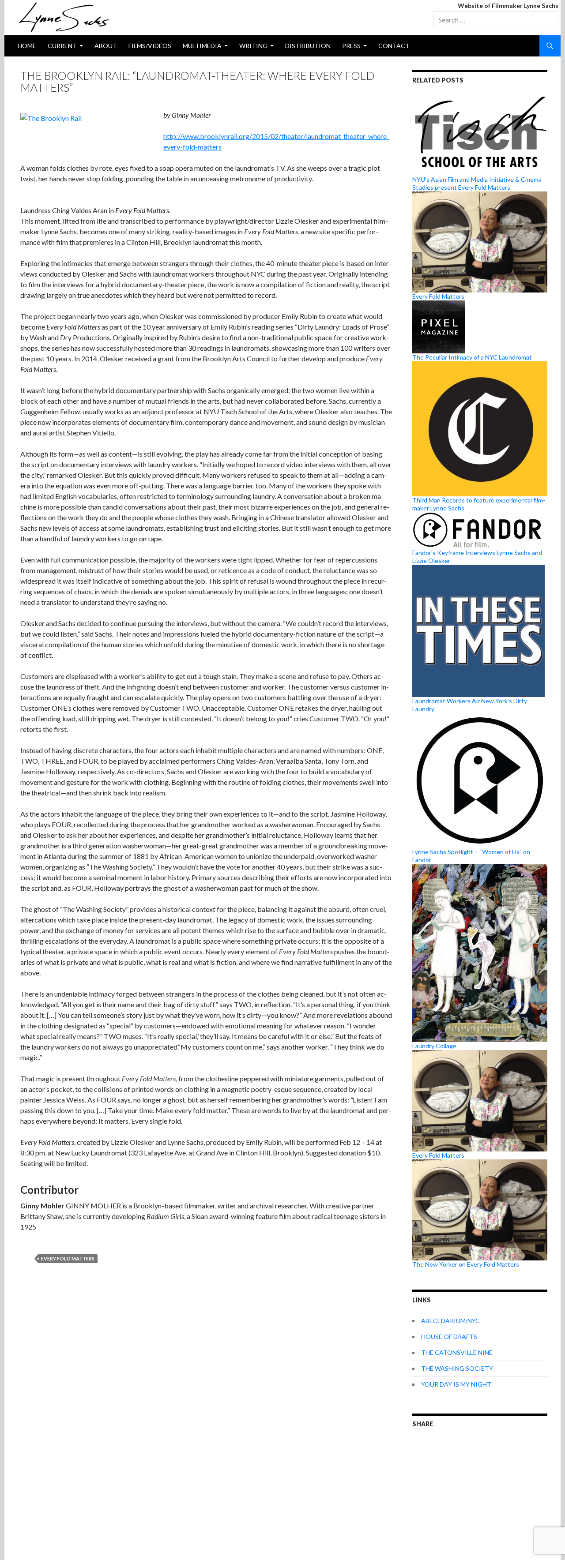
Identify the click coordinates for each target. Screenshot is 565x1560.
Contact (394, 45)
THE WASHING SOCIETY (457, 1368)
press (351, 45)
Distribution (308, 45)
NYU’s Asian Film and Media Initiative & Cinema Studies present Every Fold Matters (477, 183)
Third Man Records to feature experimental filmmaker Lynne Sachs (478, 504)
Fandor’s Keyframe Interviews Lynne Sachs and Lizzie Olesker (477, 556)
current (62, 45)
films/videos (149, 45)
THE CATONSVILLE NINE (457, 1352)
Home (27, 45)
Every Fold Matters (67, 1258)
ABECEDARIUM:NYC (450, 1320)
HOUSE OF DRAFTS (449, 1336)
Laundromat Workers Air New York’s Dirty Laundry (469, 704)
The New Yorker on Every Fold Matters (465, 1264)
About (105, 45)
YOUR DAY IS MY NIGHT (456, 1384)
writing (253, 45)
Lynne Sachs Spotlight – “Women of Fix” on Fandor (471, 855)
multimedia (202, 45)
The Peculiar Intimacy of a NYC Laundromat (472, 357)
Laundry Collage (434, 1046)
